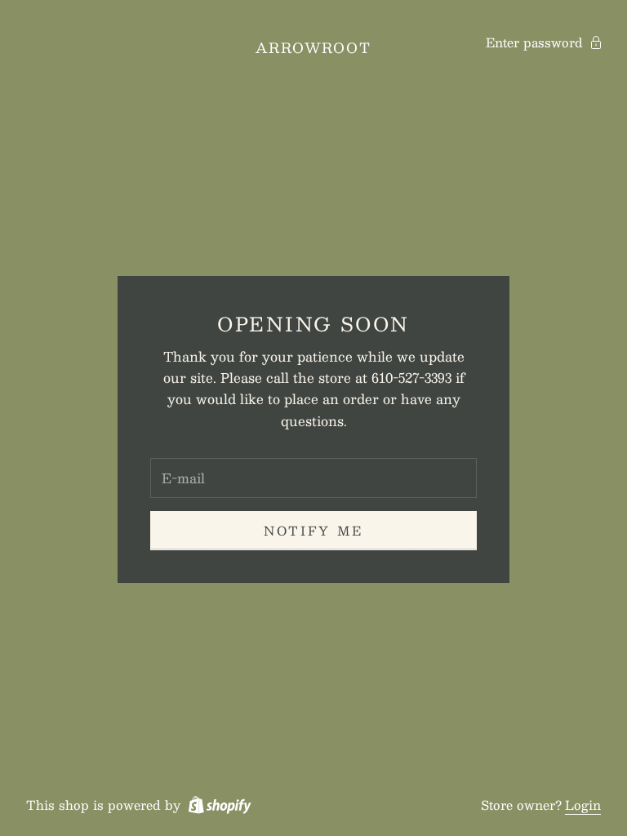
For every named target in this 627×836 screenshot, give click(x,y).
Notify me (313, 530)
